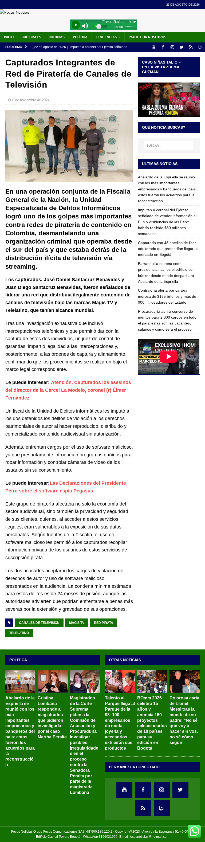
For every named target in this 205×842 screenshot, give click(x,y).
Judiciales (31, 37)
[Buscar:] (168, 145)
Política (80, 37)
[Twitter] (181, 47)
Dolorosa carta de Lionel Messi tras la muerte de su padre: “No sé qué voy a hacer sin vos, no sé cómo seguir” (184, 720)
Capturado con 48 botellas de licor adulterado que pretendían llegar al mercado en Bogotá (168, 249)
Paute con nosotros (147, 37)
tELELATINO (19, 633)
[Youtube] (153, 47)
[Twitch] (200, 47)
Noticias (57, 37)
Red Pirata (103, 623)
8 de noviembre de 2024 (30, 100)
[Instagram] (172, 47)
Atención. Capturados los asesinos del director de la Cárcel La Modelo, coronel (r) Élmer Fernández (68, 390)
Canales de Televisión (39, 623)
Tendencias (106, 37)
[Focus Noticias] (14, 12)
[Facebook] (163, 47)
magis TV (76, 623)
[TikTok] (191, 47)
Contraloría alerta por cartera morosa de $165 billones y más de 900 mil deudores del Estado (167, 296)
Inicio (9, 37)
